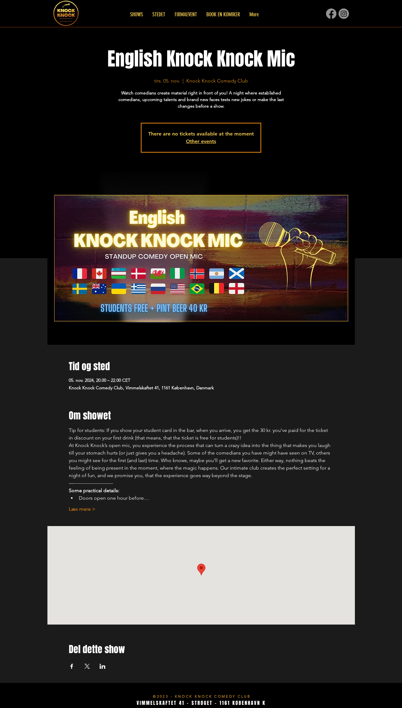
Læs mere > (82, 509)
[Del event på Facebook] (72, 666)
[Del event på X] (87, 666)
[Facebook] (331, 13)
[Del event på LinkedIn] (103, 666)
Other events (201, 141)
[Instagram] (344, 13)
